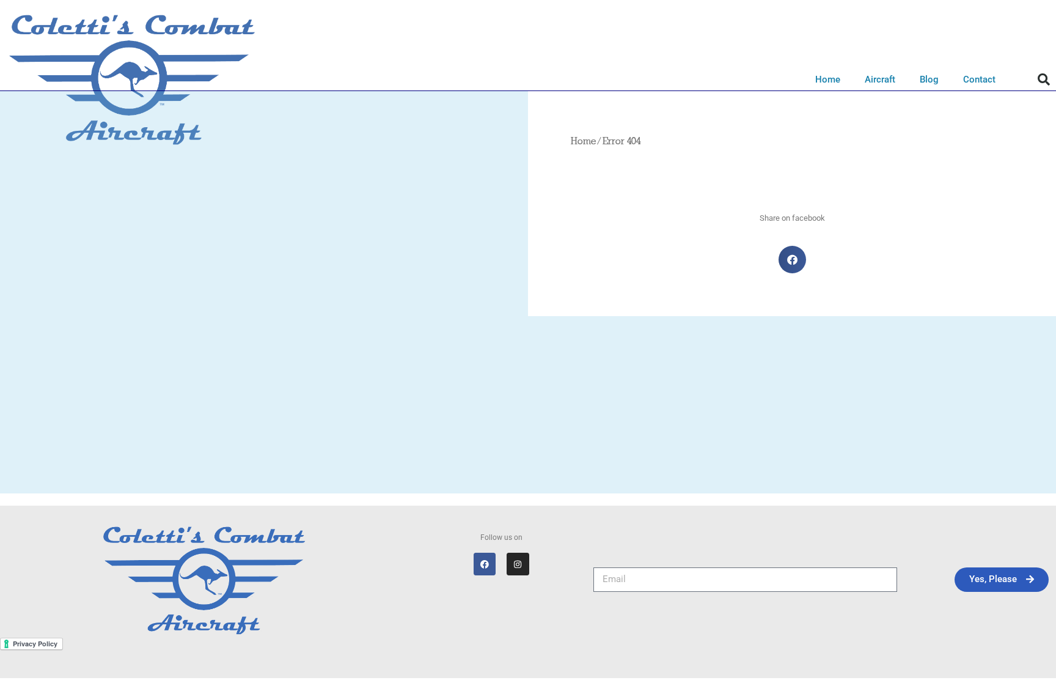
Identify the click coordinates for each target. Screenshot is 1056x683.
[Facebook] (485, 564)
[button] (1044, 79)
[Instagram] (518, 564)
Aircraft (880, 79)
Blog (929, 79)
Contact (979, 79)
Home (827, 79)
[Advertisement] (528, 407)
